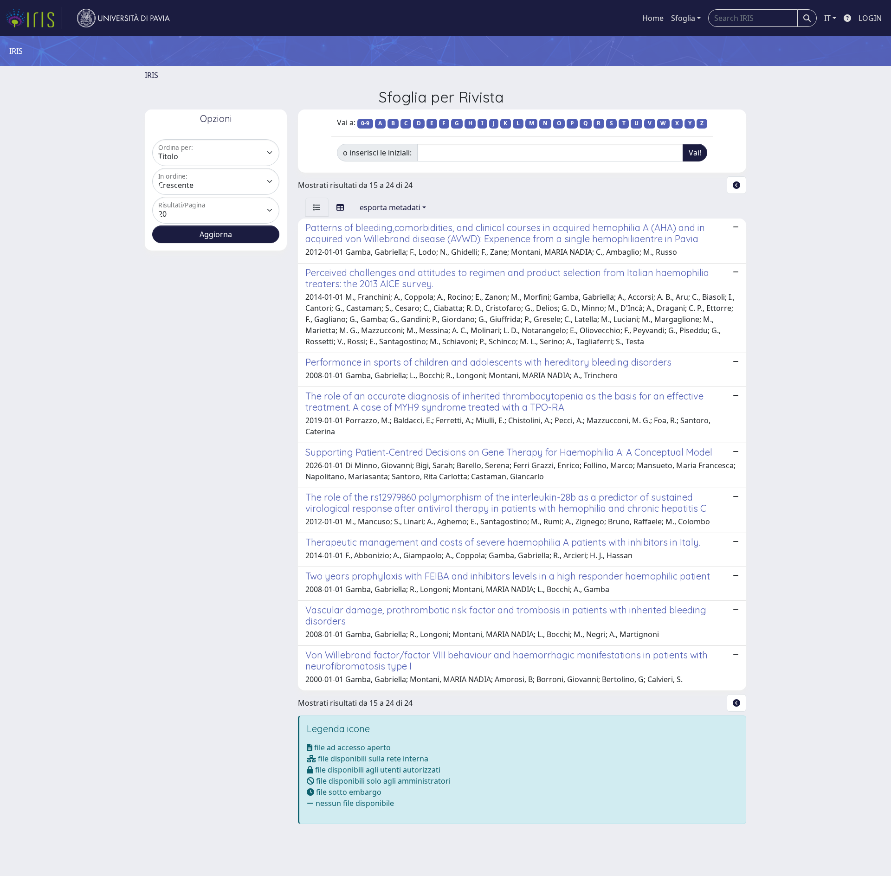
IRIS (151, 75)
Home (653, 18)
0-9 (365, 123)
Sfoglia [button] (683, 18)
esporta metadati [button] (390, 207)
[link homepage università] (123, 18)
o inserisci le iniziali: (377, 153)
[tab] (317, 207)
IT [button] (827, 18)
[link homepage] (34, 18)
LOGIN (870, 18)
